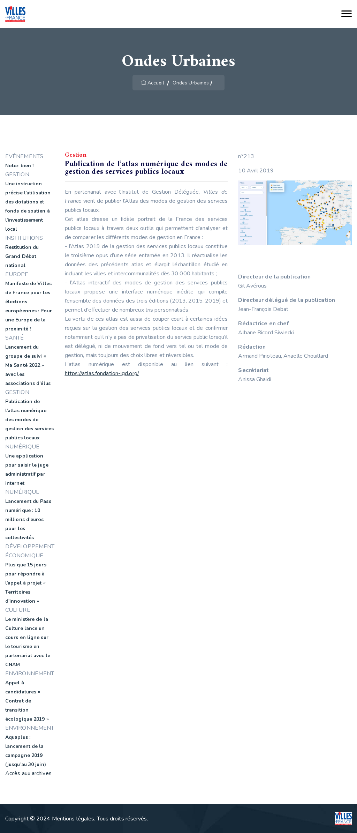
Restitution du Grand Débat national (22, 256)
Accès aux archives (28, 773)
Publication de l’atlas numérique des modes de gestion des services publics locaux (29, 419)
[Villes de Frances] (15, 14)
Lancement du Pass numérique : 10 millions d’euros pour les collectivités (28, 519)
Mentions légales (73, 819)
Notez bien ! (19, 165)
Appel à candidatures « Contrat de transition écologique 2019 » (27, 700)
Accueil (155, 83)
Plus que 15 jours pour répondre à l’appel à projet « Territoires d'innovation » (25, 582)
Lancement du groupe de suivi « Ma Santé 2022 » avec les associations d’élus (28, 365)
